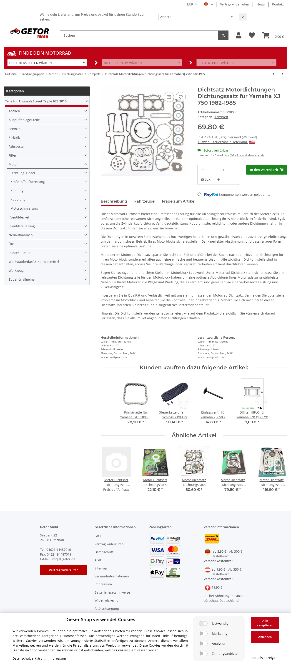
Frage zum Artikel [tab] (179, 201)
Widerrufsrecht (106, 600)
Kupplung (17, 199)
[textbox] (196, 17)
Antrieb (14, 111)
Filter (12, 155)
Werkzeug (16, 270)
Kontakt (278, 4)
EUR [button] (190, 4)
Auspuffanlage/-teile (24, 120)
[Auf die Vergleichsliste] (169, 97)
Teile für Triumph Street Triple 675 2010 (36, 101)
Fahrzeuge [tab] (144, 201)
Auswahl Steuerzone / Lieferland (223, 142)
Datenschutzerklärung (29, 658)
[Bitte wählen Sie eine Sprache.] (208, 4)
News (260, 4)
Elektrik (14, 137)
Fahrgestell (17, 146)
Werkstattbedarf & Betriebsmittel (34, 261)
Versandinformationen (112, 576)
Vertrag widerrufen (234, 4)
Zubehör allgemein (23, 279)
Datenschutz (104, 552)
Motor (13, 164)
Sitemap (101, 568)
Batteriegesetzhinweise (112, 592)
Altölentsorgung (107, 608)
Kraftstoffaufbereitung (27, 182)
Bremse (14, 129)
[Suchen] (223, 35)
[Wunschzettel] (252, 35)
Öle (11, 244)
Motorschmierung (24, 208)
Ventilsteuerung (22, 226)
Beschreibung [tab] (114, 201)
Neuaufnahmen (21, 235)
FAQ (98, 536)
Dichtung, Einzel (22, 173)
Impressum (103, 584)
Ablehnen (265, 637)
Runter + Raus (19, 253)
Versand (235, 137)
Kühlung (16, 190)
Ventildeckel (19, 217)
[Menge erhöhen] (219, 180)
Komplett (221, 117)
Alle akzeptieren (265, 623)
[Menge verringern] (203, 170)
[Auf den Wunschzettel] (181, 97)
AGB (98, 560)
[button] (238, 35)
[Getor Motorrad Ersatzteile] (29, 33)
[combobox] (196, 17)
